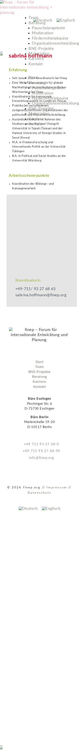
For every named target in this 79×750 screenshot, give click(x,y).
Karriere (36, 59)
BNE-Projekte (41, 49)
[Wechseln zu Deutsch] (43, 20)
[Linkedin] (5, 472)
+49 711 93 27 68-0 (41, 444)
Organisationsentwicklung (55, 43)
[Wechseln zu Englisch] (65, 20)
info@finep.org (41, 457)
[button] (52, 72)
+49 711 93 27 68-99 (41, 451)
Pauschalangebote (48, 28)
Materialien (39, 54)
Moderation (42, 33)
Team (33, 78)
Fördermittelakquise (50, 38)
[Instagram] (16, 472)
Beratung (37, 83)
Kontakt (36, 64)
